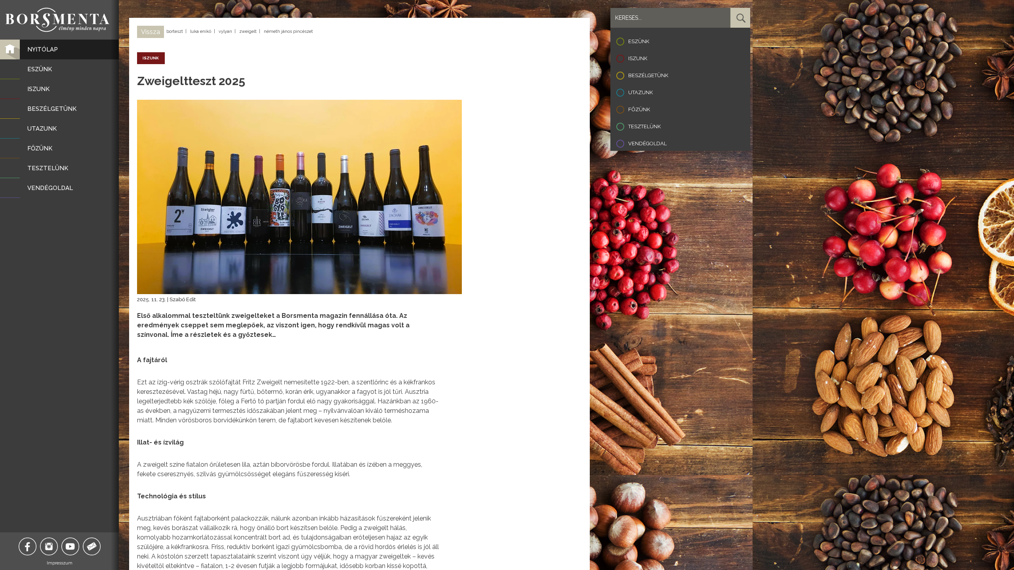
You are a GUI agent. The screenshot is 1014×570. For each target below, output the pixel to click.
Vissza (150, 32)
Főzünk (639, 109)
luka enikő (201, 31)
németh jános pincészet (288, 31)
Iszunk (637, 58)
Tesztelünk (644, 126)
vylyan (225, 31)
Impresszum (59, 563)
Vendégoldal (647, 143)
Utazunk (640, 92)
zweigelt (248, 31)
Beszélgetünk (648, 75)
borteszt (174, 31)
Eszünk (638, 41)
